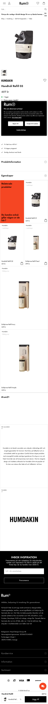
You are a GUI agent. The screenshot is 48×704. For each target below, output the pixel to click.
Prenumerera (24, 580)
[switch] (24, 162)
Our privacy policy (17, 117)
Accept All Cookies (32, 123)
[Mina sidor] (9, 3)
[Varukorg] (44, 3)
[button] (12, 699)
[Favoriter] (38, 3)
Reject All (16, 123)
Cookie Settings (21, 130)
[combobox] (12, 699)
